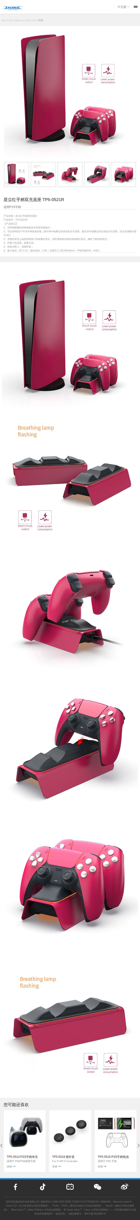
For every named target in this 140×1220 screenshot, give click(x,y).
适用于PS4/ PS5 (22, 21)
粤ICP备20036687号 (95, 1213)
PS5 (33, 21)
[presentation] (1, 1144)
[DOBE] (13, 7)
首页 (3, 21)
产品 (10, 21)
